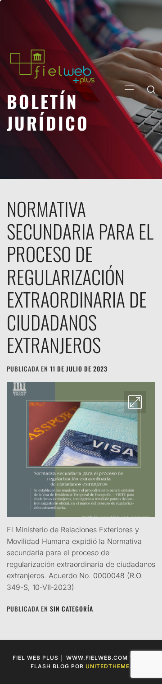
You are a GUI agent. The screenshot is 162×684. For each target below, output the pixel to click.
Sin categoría (71, 608)
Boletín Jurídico (48, 112)
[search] (151, 89)
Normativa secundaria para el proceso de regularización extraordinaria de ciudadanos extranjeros (80, 276)
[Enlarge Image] (135, 402)
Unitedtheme (108, 666)
